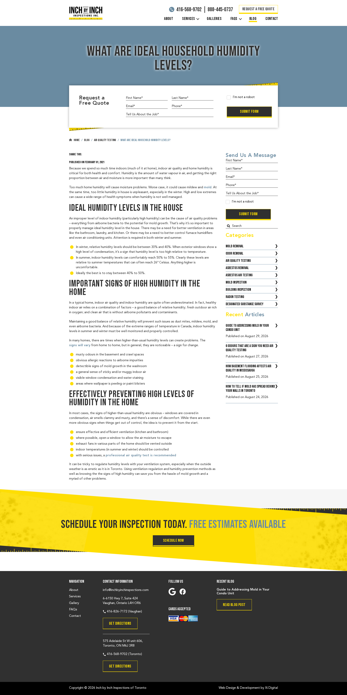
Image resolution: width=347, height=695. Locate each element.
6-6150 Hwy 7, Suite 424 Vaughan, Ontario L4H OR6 (122, 601)
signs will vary (79, 345)
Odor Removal (234, 253)
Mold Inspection (236, 282)
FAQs (234, 18)
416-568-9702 (189, 9)
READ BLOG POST (234, 604)
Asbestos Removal (237, 268)
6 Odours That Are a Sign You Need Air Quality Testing (249, 348)
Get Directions (120, 623)
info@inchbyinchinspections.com (126, 590)
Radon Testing (235, 297)
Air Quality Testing (238, 261)
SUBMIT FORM (249, 111)
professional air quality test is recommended (141, 455)
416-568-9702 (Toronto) (124, 654)
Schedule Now (173, 540)
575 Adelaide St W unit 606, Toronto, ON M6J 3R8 (123, 643)
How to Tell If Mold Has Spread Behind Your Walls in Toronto (250, 388)
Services (188, 18)
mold (207, 187)
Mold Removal (235, 246)
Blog (253, 18)
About (168, 18)
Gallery (74, 603)
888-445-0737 (220, 9)
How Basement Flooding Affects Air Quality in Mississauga (248, 368)
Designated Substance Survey (244, 304)
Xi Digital (271, 688)
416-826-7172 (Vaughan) (124, 611)
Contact (271, 18)
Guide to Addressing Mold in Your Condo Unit (247, 327)
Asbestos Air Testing (239, 275)
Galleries (214, 18)
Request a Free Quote (258, 9)
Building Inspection (238, 290)
